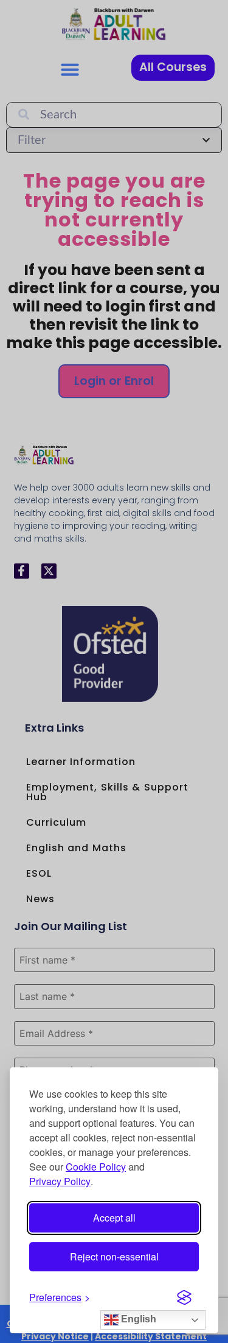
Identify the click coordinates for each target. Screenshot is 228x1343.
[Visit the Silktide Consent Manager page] (184, 1297)
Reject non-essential (114, 1256)
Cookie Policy (96, 1167)
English (137, 1319)
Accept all (114, 1218)
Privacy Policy (60, 1181)
